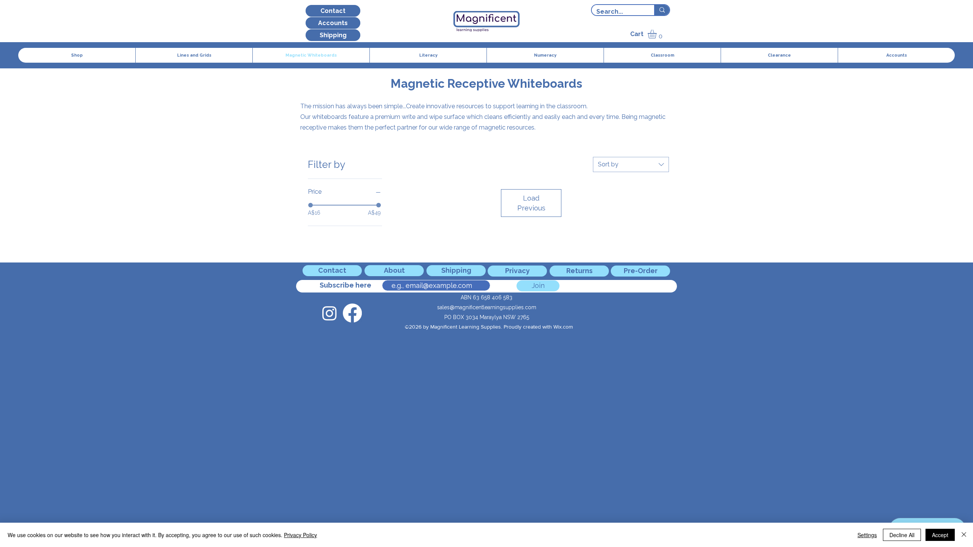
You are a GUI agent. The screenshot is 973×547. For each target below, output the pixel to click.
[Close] (963, 535)
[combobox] (631, 164)
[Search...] (661, 10)
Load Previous (531, 203)
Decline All (901, 535)
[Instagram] (329, 313)
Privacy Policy (300, 535)
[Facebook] (352, 313)
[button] (657, 34)
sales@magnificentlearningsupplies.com (486, 307)
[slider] (310, 205)
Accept (940, 535)
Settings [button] (867, 535)
